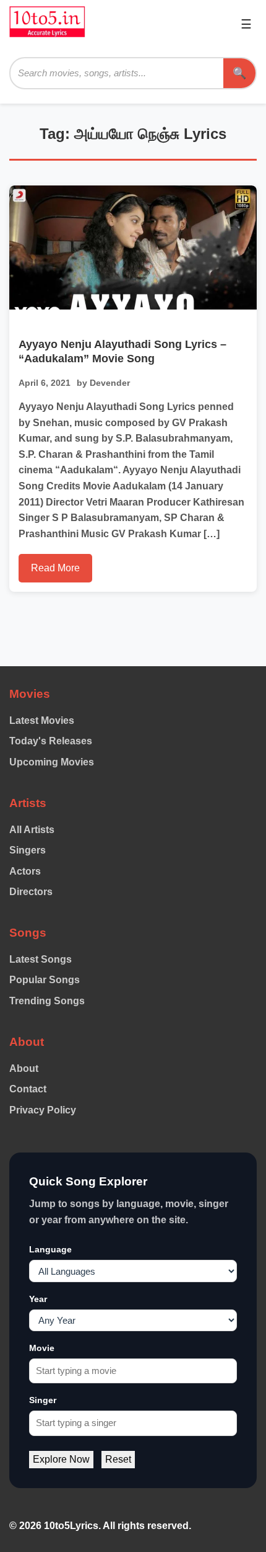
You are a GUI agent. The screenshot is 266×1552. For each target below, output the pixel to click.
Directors (31, 891)
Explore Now (61, 1459)
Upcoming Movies (51, 762)
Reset (118, 1459)
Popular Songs (44, 979)
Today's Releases (50, 741)
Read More (55, 568)
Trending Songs (47, 1001)
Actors (25, 871)
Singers (27, 850)
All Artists (31, 829)
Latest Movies (41, 720)
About (23, 1068)
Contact (27, 1089)
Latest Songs (40, 959)
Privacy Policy (42, 1110)
